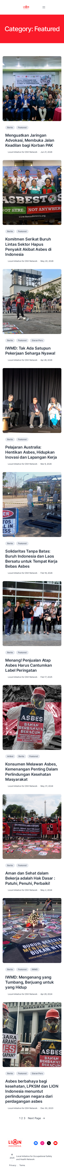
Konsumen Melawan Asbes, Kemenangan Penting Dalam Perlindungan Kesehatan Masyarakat (31, 772)
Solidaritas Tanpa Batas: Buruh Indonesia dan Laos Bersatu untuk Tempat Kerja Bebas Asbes (31, 559)
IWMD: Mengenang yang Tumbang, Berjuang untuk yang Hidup (29, 982)
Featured (22, 127)
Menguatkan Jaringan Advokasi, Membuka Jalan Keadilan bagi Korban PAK (29, 140)
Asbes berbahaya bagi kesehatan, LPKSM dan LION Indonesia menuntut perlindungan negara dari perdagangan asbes (31, 1091)
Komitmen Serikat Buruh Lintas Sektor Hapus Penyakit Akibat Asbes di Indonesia (28, 247)
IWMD (35, 969)
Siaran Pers (37, 340)
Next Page (36, 1118)
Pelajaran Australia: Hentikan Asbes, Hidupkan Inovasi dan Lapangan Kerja (31, 452)
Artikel (10, 756)
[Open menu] (44, 7)
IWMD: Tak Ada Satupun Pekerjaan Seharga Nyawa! (30, 351)
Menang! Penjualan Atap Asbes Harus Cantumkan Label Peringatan (28, 665)
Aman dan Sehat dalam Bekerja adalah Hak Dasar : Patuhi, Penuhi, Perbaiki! (30, 878)
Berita (10, 127)
